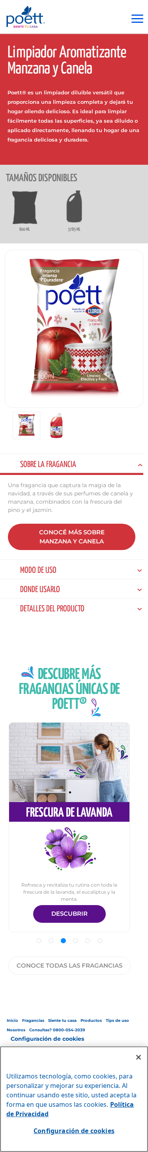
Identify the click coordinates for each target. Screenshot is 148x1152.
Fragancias (33, 1020)
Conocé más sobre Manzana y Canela (72, 536)
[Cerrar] (138, 1057)
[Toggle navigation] (137, 18)
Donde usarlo (40, 589)
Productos (91, 1020)
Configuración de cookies (47, 1039)
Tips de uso (117, 1020)
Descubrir (69, 913)
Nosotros (16, 1029)
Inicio (12, 1020)
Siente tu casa (62, 1020)
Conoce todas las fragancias (69, 965)
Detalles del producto (52, 609)
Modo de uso (38, 570)
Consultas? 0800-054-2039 (57, 1029)
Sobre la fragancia (48, 464)
